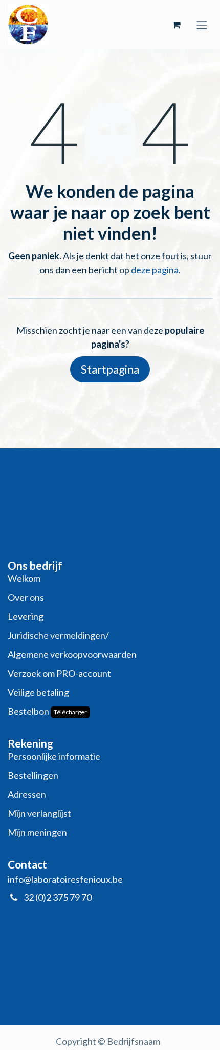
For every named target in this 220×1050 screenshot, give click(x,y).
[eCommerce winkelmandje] (176, 24)
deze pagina (155, 269)
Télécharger (70, 712)
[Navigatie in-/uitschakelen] (202, 24)
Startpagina (110, 369)
